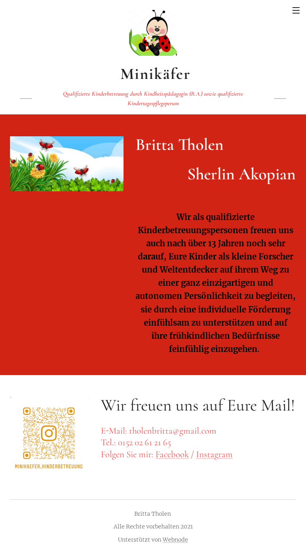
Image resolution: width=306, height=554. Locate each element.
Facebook (172, 454)
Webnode (175, 539)
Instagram (214, 454)
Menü (296, 10)
